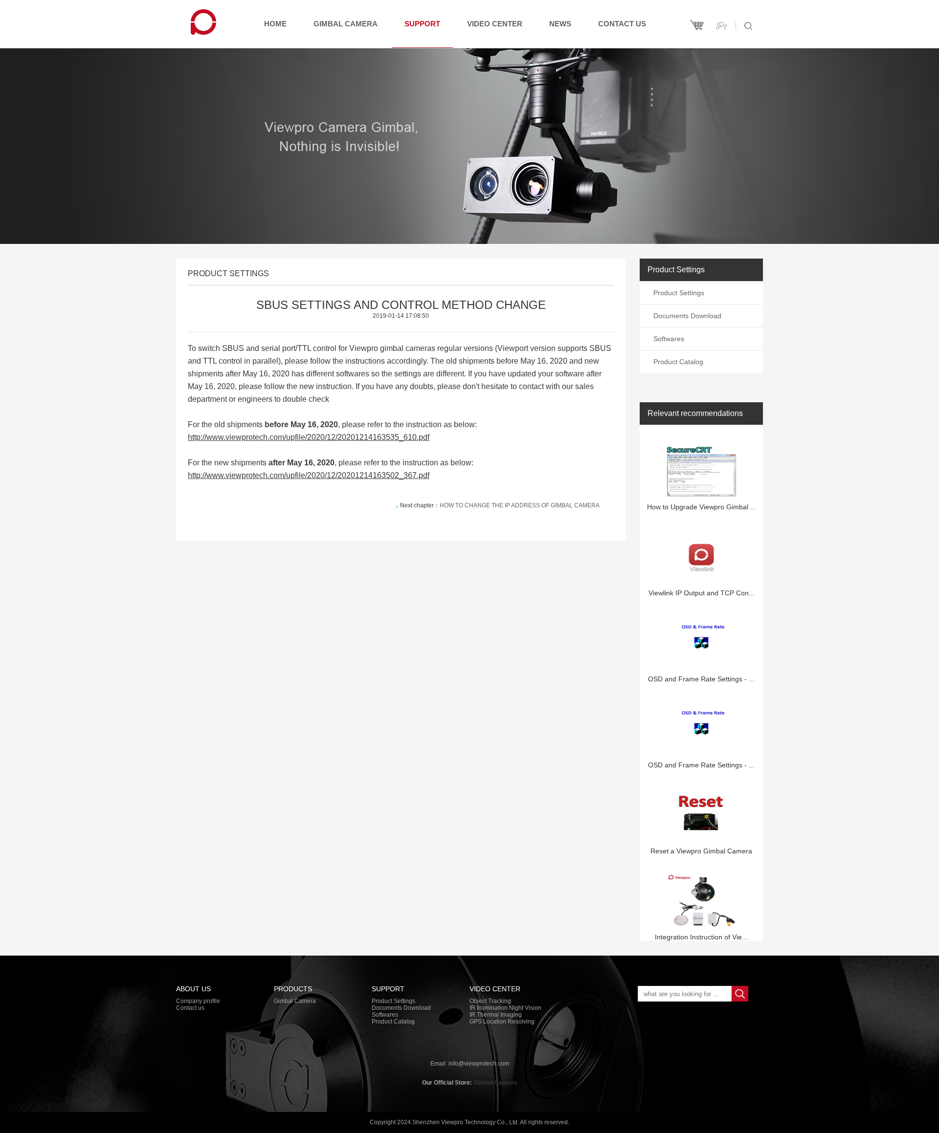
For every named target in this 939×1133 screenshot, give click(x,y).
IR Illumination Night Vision (505, 1007)
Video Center (494, 24)
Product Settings (678, 293)
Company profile (198, 1001)
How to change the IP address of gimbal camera (520, 505)
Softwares (668, 339)
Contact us (622, 24)
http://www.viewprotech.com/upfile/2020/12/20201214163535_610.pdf (308, 437)
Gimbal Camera (345, 24)
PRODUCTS (293, 989)
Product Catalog (678, 362)
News (560, 24)
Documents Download (687, 316)
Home (275, 24)
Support (422, 24)
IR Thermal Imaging (496, 1014)
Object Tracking (490, 1001)
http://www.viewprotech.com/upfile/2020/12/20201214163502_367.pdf (308, 475)
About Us (193, 989)
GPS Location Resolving (502, 1021)
